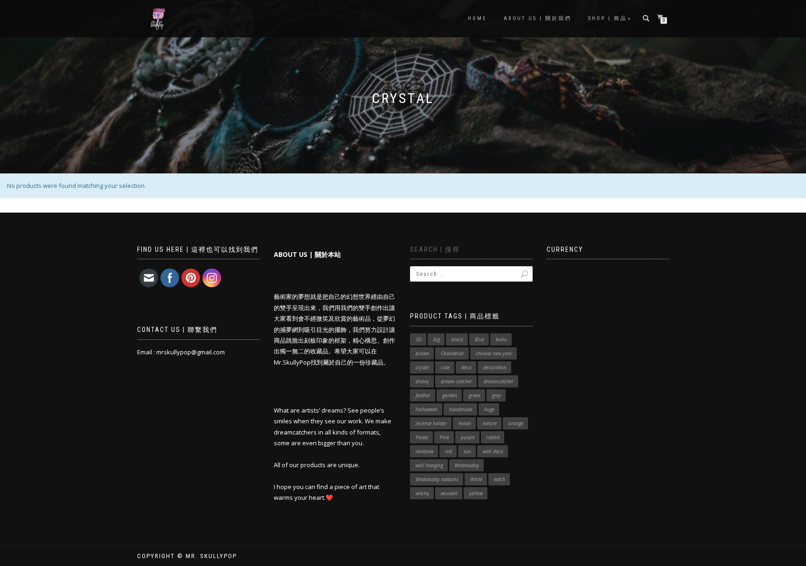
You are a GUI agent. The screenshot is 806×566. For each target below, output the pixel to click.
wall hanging (429, 465)
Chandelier (452, 353)
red (448, 451)
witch (499, 479)
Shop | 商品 (607, 18)
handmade (460, 409)
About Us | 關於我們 (537, 18)
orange (515, 423)
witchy (422, 493)
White (476, 479)
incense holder (431, 423)
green (474, 395)
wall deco (493, 451)
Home (477, 18)
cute (445, 367)
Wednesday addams (437, 479)
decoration (495, 367)
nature (490, 423)
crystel (422, 367)
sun (467, 451)
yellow (476, 493)
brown (422, 353)
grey (496, 395)
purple (468, 437)
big (436, 339)
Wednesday (467, 465)
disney (422, 381)
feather (423, 395)
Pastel (422, 437)
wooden (449, 493)
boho (501, 339)
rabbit (493, 437)
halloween (427, 409)
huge (489, 409)
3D (419, 339)
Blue (479, 339)
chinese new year (494, 353)
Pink (444, 437)
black (457, 339)
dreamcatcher (499, 381)
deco (466, 367)
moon (465, 423)
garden (449, 395)
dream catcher (456, 381)
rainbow (424, 451)
